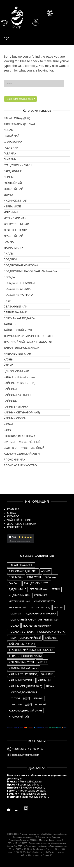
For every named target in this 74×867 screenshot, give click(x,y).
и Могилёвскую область (28, 796)
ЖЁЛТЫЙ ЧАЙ (13, 182)
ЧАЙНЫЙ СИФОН (15, 418)
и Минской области (24, 781)
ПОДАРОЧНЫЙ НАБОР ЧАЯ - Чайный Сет (30, 271)
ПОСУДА (9, 277)
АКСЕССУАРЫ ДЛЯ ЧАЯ (19, 124)
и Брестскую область (24, 784)
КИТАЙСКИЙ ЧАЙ (15, 218)
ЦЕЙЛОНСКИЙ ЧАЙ (16, 371)
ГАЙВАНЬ (10, 159)
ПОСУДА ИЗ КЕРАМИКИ (19, 282)
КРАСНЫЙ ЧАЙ (13, 235)
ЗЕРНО (8, 194)
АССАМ (8, 129)
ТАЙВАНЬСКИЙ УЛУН (18, 330)
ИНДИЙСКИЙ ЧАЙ (15, 200)
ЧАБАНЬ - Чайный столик (20, 377)
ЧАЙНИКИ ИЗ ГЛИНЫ (17, 394)
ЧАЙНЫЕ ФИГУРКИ (16, 406)
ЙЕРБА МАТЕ (12, 206)
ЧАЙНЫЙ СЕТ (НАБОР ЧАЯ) (22, 412)
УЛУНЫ (8, 359)
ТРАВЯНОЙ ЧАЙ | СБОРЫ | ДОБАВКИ (28, 341)
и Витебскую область (26, 787)
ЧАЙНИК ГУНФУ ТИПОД (19, 383)
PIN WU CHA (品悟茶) (17, 118)
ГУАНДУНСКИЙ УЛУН (18, 165)
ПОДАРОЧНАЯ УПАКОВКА (21, 265)
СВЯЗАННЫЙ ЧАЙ (15, 306)
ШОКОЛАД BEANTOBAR (19, 436)
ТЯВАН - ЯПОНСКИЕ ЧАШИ (21, 347)
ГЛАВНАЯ (13, 509)
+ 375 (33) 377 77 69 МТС (27, 748)
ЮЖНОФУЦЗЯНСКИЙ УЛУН (22, 453)
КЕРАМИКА (11, 212)
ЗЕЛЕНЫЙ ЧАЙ (13, 188)
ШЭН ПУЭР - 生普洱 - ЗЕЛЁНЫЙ (24, 447)
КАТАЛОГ (13, 516)
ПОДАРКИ (10, 259)
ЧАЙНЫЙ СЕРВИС (19, 520)
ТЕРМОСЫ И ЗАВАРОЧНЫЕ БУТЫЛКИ (29, 335)
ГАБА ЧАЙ (10, 153)
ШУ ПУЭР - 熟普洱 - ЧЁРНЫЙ (22, 441)
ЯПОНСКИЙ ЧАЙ (15, 459)
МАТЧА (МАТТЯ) (14, 247)
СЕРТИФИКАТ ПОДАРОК (19, 318)
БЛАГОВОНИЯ (13, 141)
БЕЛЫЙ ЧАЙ (12, 135)
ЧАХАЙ (8, 424)
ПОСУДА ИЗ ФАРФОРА (18, 294)
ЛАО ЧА (9, 241)
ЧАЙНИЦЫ (10, 400)
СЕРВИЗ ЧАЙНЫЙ (15, 312)
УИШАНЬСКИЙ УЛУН (17, 353)
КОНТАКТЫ (14, 527)
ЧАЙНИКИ (10, 388)
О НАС (11, 512)
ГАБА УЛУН (11, 147)
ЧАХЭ (7, 430)
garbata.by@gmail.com (25, 754)
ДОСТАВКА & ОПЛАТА (21, 523)
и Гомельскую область (26, 790)
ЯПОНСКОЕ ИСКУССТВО (20, 465)
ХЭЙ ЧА (8, 365)
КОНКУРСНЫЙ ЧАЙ (16, 224)
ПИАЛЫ (8, 253)
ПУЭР (7, 300)
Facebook (10, 808)
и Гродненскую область (27, 793)
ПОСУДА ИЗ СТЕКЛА (17, 288)
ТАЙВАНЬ (10, 324)
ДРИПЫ (8, 177)
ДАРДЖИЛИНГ (13, 171)
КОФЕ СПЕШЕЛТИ (15, 230)
